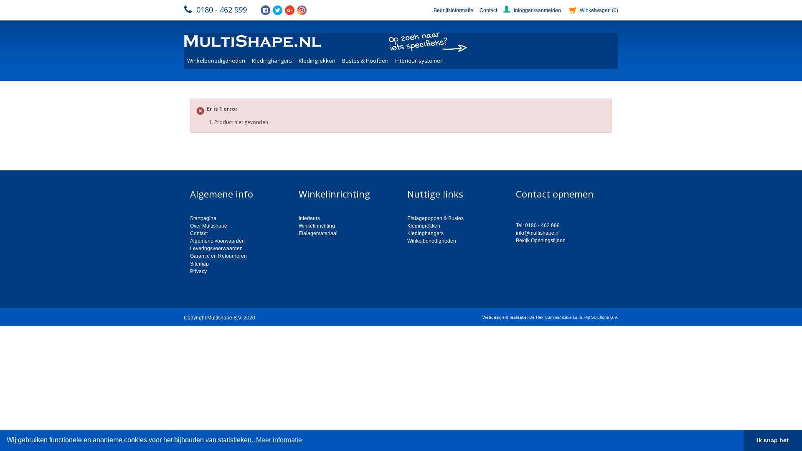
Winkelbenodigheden (431, 241)
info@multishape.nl (538, 233)
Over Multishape (208, 226)
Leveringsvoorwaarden (216, 248)
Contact (488, 10)
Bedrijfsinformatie (453, 10)
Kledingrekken (317, 60)
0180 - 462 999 (221, 10)
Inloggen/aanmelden (537, 10)
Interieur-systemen (419, 60)
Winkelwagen (599, 10)
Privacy (198, 271)
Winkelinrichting (317, 226)
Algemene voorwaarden (217, 241)
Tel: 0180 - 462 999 (538, 225)
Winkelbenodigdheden (216, 60)
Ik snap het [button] (773, 440)
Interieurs (309, 218)
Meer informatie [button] (279, 439)
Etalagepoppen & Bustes (435, 218)
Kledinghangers (272, 60)
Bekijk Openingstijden (541, 240)
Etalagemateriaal (318, 233)
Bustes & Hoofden (365, 60)
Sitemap (199, 264)
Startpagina (203, 218)
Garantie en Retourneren (218, 256)
